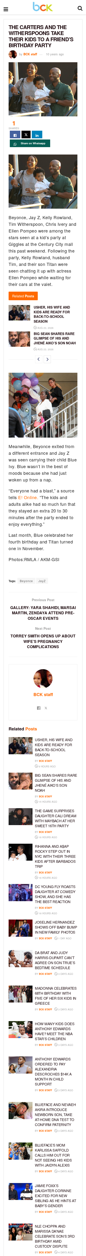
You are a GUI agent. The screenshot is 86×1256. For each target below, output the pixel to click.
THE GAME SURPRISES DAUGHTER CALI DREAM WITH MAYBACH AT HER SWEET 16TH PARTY (55, 818)
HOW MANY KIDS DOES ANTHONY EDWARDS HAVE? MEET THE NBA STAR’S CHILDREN (55, 1031)
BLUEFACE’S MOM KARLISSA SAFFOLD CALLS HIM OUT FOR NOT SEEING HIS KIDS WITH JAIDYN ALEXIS (53, 1155)
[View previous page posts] (38, 359)
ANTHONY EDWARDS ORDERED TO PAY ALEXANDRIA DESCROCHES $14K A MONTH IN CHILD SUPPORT (53, 1071)
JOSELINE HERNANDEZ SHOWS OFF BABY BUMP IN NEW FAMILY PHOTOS (56, 927)
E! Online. (27, 497)
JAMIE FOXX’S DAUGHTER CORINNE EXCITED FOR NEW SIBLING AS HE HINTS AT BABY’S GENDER (55, 1195)
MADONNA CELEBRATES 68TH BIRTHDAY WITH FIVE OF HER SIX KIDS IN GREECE (56, 996)
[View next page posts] (47, 359)
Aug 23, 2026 (45, 328)
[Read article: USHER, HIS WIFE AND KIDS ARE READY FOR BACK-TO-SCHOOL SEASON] (19, 312)
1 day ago (64, 938)
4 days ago (65, 1171)
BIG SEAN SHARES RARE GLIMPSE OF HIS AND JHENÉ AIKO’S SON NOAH (55, 338)
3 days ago (65, 974)
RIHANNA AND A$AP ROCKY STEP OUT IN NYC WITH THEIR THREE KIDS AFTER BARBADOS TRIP (55, 856)
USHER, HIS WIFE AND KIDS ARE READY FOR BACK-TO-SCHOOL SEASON (52, 314)
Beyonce (26, 581)
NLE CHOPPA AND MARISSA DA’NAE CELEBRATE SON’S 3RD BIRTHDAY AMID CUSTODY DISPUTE (55, 1236)
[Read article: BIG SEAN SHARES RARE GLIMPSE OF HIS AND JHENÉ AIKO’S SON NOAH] (19, 339)
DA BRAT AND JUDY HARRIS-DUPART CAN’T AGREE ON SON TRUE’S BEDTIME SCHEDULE (55, 960)
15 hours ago (47, 801)
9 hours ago (47, 766)
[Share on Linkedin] (37, 134)
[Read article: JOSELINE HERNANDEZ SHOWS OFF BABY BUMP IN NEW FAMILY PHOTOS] (20, 928)
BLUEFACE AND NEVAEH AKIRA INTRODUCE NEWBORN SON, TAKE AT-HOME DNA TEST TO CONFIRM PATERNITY (55, 1114)
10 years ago (55, 54)
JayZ (42, 581)
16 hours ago (47, 837)
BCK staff (30, 54)
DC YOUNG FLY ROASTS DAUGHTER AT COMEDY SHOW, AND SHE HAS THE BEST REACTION (55, 894)
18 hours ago (47, 913)
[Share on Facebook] (15, 134)
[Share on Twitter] (26, 134)
